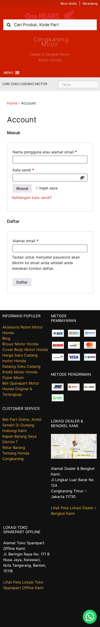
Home (12, 103)
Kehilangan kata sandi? (32, 197)
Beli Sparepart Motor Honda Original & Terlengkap (20, 389)
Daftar (22, 282)
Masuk (22, 188)
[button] (8, 72)
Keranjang (90, 3)
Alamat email (26, 240)
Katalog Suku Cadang (21, 366)
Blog (6, 338)
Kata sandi (23, 170)
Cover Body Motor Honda (25, 349)
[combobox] (50, 24)
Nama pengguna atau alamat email (45, 152)
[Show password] (82, 177)
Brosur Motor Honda (20, 344)
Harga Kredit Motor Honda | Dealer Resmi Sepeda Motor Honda (50, 14)
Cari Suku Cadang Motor (24, 84)
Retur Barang (13, 447)
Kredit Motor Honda (19, 372)
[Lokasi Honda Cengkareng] (74, 457)
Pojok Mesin (13, 377)
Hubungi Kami (14, 430)
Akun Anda (68, 3)
